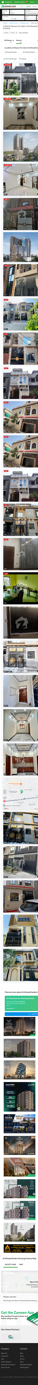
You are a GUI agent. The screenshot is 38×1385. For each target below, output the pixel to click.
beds (27, 16)
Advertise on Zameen (8, 1364)
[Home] (2, 2)
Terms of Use (5, 1367)
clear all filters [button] (23, 33)
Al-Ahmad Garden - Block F (30, 52)
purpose (5, 10)
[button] (6, 13)
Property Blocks (21, 2)
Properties (8, 2)
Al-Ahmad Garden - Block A (12, 52)
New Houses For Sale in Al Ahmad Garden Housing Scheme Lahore (20, 1300)
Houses (19, 41)
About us (4, 1353)
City (11, 10)
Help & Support (6, 1362)
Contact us (4, 1356)
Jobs (2, 1359)
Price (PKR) (5, 16)
